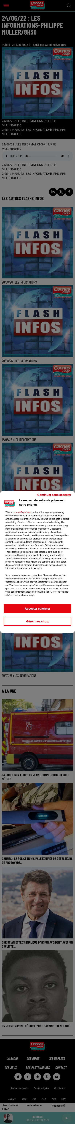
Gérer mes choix (37, 621)
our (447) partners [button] (22, 512)
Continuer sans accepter (54, 495)
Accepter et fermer (37, 608)
